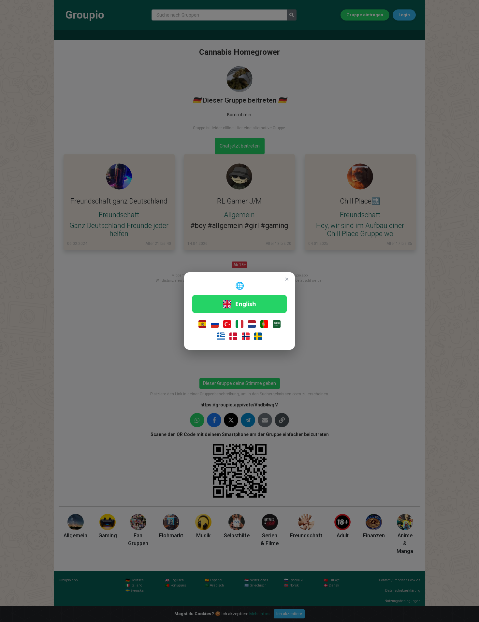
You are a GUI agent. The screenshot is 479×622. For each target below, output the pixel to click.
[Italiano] (239, 324)
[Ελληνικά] (220, 336)
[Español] (202, 324)
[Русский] (214, 324)
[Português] (264, 324)
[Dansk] (233, 336)
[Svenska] (258, 336)
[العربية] (276, 324)
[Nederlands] (251, 324)
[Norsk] (245, 336)
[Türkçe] (227, 324)
